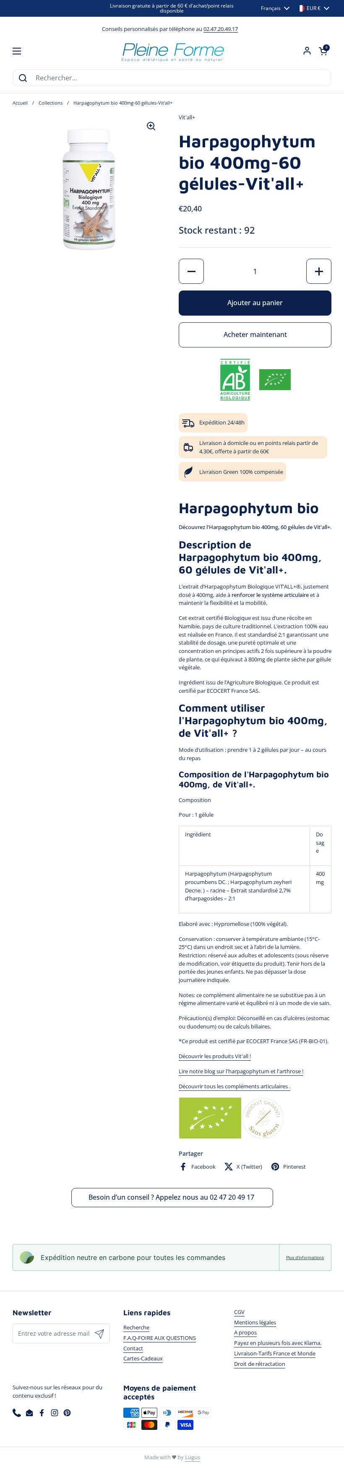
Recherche (136, 1327)
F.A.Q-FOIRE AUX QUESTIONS (159, 1338)
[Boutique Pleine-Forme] (172, 51)
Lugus (192, 1457)
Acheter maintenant (255, 334)
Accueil (20, 103)
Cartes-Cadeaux (143, 1358)
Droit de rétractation (259, 1364)
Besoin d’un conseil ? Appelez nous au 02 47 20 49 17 (172, 1197)
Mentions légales (255, 1322)
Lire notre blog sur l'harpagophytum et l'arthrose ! (241, 1071)
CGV (239, 1312)
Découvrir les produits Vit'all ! (215, 1056)
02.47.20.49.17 (220, 29)
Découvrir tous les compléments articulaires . (234, 1086)
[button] (323, 51)
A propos (245, 1332)
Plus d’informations (305, 1257)
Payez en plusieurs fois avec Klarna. (277, 1343)
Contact (133, 1348)
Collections (51, 103)
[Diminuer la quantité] (191, 271)
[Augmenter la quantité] (318, 271)
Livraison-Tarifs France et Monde (274, 1353)
